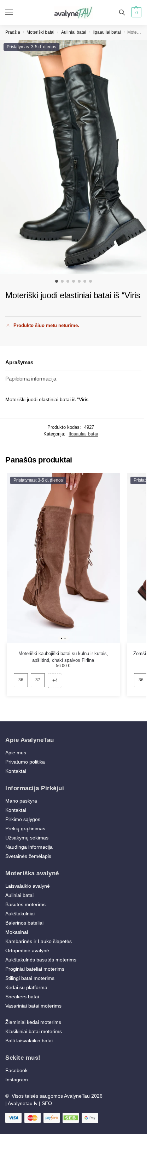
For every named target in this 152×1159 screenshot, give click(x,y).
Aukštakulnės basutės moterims (40, 960)
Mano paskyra (22, 801)
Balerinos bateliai (24, 923)
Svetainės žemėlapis (28, 856)
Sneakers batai (22, 996)
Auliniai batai (73, 32)
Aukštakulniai (20, 913)
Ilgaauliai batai (107, 32)
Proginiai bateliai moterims (34, 969)
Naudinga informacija (29, 847)
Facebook (16, 1070)
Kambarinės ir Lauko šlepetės (38, 941)
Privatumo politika (25, 762)
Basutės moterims (25, 904)
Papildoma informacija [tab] (30, 379)
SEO (47, 1103)
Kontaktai (15, 771)
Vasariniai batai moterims (33, 1006)
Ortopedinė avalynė (27, 950)
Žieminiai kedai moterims (33, 1022)
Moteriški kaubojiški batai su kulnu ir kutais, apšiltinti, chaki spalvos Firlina (63, 654)
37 (37, 679)
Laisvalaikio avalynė (27, 886)
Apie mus (15, 752)
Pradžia (12, 32)
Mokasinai (16, 932)
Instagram (16, 1079)
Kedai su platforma (26, 987)
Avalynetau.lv (22, 1103)
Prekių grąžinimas (25, 828)
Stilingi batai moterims (29, 978)
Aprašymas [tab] (19, 362)
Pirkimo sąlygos (22, 819)
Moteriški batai (40, 32)
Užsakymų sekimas (26, 838)
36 (20, 679)
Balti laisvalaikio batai (29, 1040)
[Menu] (16, 12)
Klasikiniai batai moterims (33, 1031)
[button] (135, 12)
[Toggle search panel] (121, 12)
